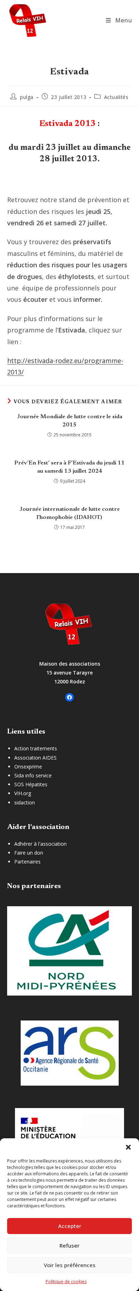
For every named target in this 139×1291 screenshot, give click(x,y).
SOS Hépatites (30, 784)
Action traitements (35, 748)
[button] (128, 1147)
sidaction (24, 802)
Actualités (116, 97)
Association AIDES (35, 757)
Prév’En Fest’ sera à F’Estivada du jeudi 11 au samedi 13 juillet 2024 (69, 467)
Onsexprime (28, 766)
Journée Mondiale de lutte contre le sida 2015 (69, 420)
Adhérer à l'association (40, 843)
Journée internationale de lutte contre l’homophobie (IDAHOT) (70, 513)
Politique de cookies (66, 1282)
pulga (27, 97)
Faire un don (28, 852)
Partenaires (27, 861)
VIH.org (22, 793)
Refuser (69, 1245)
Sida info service (33, 775)
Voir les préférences (70, 1265)
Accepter (69, 1225)
